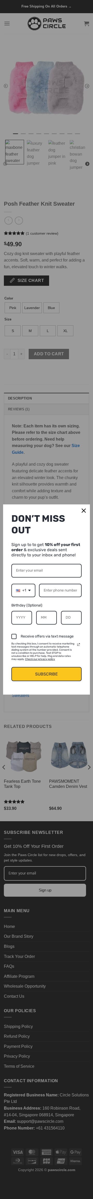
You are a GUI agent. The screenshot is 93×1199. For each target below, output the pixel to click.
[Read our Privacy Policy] (78, 644)
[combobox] (23, 590)
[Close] (84, 510)
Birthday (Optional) (26, 605)
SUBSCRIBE (46, 674)
